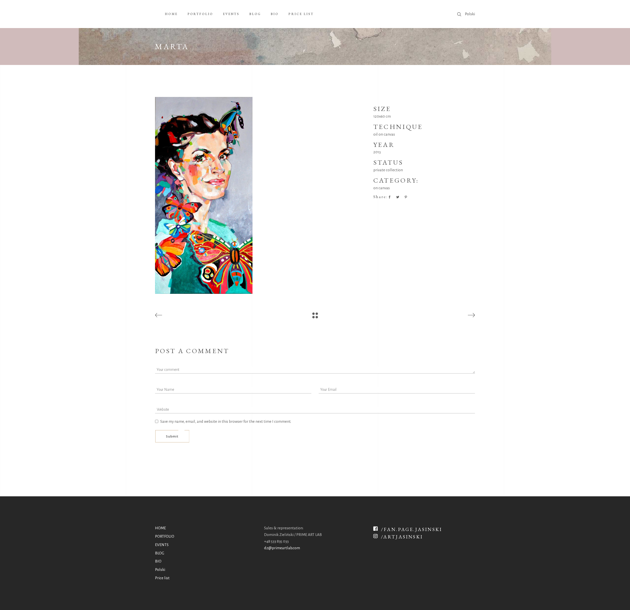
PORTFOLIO (164, 536)
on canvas (381, 188)
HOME (160, 528)
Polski (470, 14)
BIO (158, 561)
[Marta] (260, 195)
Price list (162, 578)
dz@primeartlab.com (282, 548)
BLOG (159, 553)
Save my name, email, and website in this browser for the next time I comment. (225, 421)
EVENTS (162, 545)
